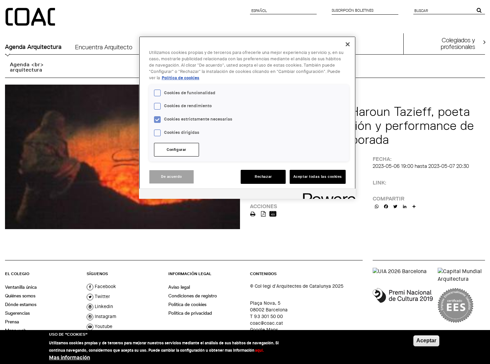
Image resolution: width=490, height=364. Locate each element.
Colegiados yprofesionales (458, 43)
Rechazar (263, 176)
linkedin (103, 306)
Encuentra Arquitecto (103, 47)
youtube (102, 326)
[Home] (31, 17)
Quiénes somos (20, 296)
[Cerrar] (347, 44)
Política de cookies (187, 304)
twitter (101, 296)
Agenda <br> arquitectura (27, 67)
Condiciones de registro (192, 296)
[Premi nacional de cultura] (403, 305)
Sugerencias (17, 313)
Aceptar (426, 340)
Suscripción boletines (352, 10)
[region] (247, 117)
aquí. (259, 350)
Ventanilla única (21, 287)
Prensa (12, 322)
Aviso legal (179, 287)
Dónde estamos (20, 304)
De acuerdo (171, 176)
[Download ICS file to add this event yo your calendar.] (273, 213)
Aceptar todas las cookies (317, 176)
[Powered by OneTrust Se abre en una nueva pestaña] (327, 194)
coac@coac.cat (266, 323)
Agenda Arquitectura (33, 47)
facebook (104, 286)
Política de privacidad (190, 313)
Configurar (176, 149)
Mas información (69, 357)
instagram (104, 316)
